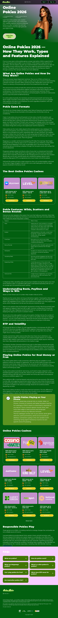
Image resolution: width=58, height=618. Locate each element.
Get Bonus (11, 200)
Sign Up (52, 2)
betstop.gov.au (7, 545)
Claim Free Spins (9, 36)
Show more (29, 521)
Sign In (44, 2)
